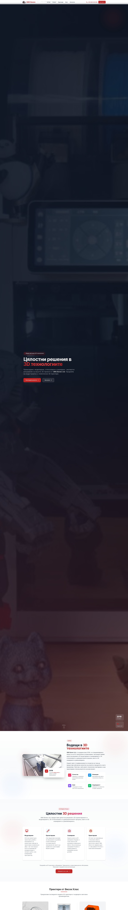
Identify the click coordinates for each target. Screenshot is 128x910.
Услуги (54, 2)
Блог (66, 2)
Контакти (72, 2)
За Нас (48, 2)
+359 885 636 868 (92, 2)
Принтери (60, 2)
